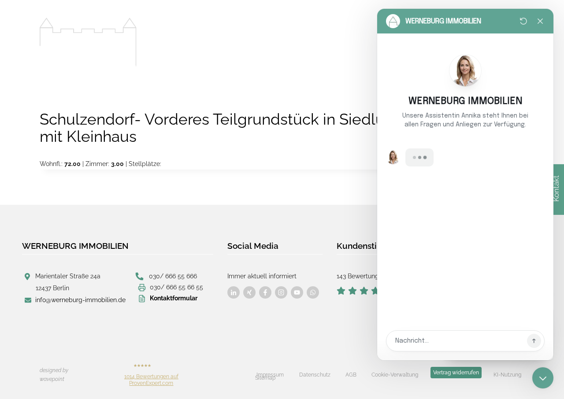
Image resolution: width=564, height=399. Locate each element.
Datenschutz (314, 375)
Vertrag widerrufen (456, 372)
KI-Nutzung (507, 375)
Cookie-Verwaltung (394, 375)
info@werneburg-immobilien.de (80, 299)
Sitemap (265, 378)
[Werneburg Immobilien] (88, 42)
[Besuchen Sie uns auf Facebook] (233, 292)
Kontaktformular (173, 298)
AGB (350, 375)
